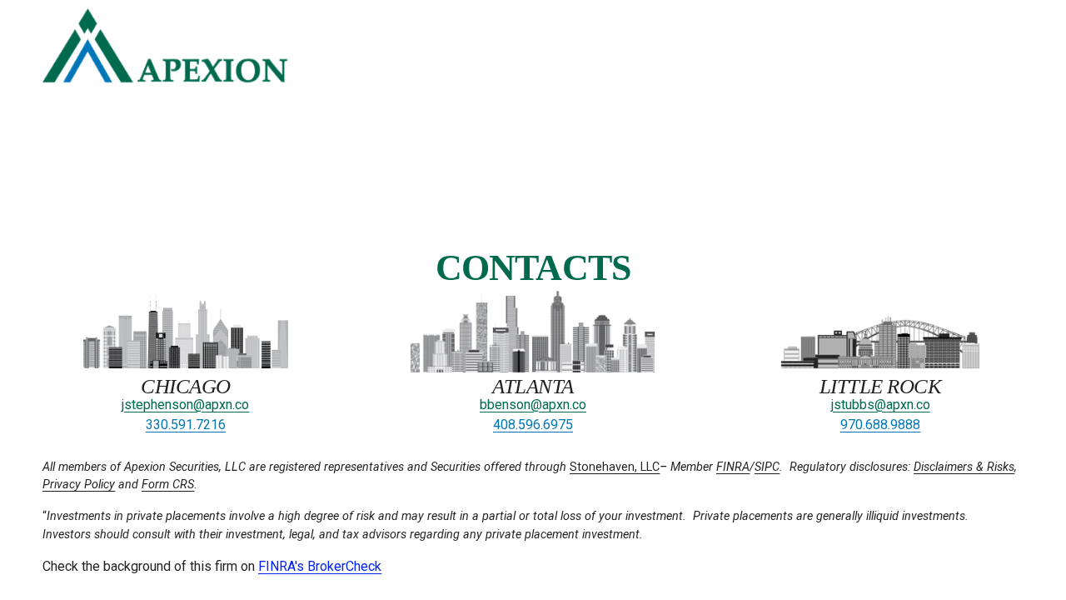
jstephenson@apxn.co (185, 404)
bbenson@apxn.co (533, 404)
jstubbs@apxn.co (880, 404)
